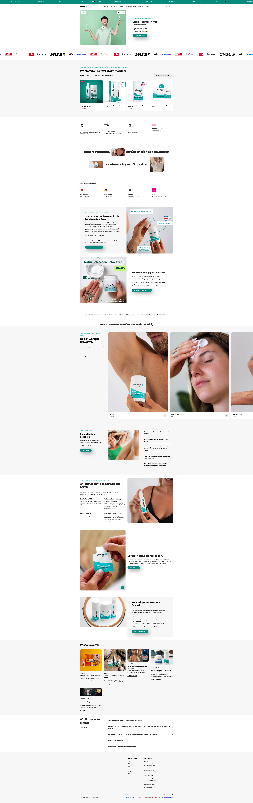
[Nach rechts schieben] (85, 356)
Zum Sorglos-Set (140, 35)
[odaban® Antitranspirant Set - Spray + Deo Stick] (91, 91)
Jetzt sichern (133, 567)
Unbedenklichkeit (132, 769)
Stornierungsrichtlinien (149, 784)
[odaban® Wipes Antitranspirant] (161, 91)
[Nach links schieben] (81, 356)
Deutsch (82, 794)
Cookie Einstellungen (149, 778)
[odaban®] (10, 54)
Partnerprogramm (148, 775)
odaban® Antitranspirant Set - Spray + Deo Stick (90, 105)
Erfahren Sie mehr (85, 683)
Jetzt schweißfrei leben (94, 247)
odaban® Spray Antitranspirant (114, 105)
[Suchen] (166, 6)
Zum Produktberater (139, 631)
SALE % (129, 774)
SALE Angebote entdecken (163, 76)
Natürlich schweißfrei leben (141, 290)
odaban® (86, 797)
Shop (128, 761)
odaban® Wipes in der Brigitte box (90, 676)
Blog (128, 766)
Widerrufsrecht (148, 768)
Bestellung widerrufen (149, 787)
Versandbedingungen (149, 770)
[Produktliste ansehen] (122, 587)
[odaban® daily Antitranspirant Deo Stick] (138, 91)
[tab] (82, 76)
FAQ (128, 764)
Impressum (146, 773)
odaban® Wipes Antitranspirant (161, 105)
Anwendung (86, 450)
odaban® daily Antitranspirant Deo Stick (137, 105)
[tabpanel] (126, 95)
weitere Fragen (84, 727)
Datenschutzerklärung (149, 765)
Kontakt (129, 771)
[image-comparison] (103, 27)
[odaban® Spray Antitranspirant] (114, 91)
